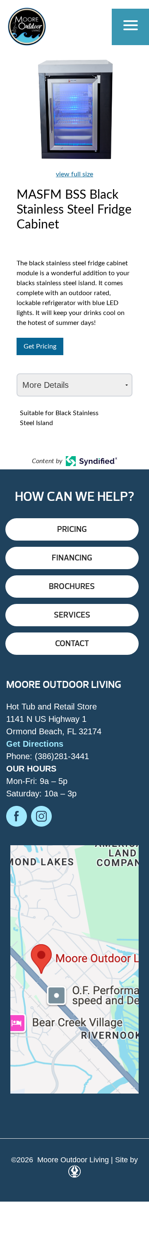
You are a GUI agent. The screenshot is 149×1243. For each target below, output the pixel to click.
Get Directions (34, 743)
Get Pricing (40, 346)
